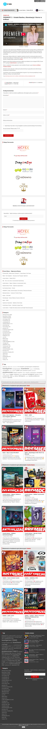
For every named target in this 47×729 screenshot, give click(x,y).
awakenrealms (15, 366)
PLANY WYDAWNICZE (7, 341)
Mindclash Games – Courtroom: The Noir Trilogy (12, 293)
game (21, 370)
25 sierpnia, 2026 (32, 642)
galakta (18, 370)
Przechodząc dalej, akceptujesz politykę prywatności (24, 220)
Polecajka (4, 343)
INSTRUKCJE (5, 334)
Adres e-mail (6, 115)
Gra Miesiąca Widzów (7, 329)
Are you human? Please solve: (10, 128)
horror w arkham (15, 76)
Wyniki (4, 358)
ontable (11, 21)
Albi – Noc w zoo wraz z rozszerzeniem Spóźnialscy (29, 10)
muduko (4, 374)
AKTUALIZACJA (6, 314)
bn (18, 366)
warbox (27, 376)
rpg (13, 376)
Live (3, 337)
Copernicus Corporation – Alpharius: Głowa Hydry (12, 302)
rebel (34, 76)
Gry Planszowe (6, 332)
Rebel (21, 59)
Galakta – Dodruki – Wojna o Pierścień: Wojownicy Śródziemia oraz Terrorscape (34, 617)
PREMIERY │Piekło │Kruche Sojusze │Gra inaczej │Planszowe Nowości (17, 290)
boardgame (21, 366)
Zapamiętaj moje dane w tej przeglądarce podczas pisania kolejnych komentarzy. (23, 125)
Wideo (4, 355)
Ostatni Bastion (13, 62)
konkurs (24, 372)
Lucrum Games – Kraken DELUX (9, 278)
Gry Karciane (5, 331)
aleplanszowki (10, 366)
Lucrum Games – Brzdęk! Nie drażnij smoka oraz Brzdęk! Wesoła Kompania (18, 307)
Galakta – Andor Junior (8, 615)
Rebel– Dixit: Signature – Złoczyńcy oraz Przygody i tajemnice (15, 275)
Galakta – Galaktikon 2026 (31, 578)
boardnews (25, 369)
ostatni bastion (21, 76)
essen (11, 76)
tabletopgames (21, 376)
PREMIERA (5, 344)
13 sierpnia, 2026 (6, 617)
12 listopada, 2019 (6, 21)
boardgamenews (35, 366)
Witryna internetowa (7, 120)
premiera (37, 374)
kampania (15, 372)
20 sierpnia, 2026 (6, 454)
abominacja (7, 76)
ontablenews (16, 374)
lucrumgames (39, 372)
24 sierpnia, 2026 (6, 497)
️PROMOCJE (5, 347)
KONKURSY (5, 335)
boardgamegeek (28, 366)
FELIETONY (5, 325)
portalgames (31, 374)
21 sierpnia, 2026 (28, 416)
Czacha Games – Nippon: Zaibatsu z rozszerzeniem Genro (14, 283)
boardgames (7, 369)
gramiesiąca (34, 370)
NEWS (4, 338)
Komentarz (6, 95)
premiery (26, 76)
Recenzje (4, 350)
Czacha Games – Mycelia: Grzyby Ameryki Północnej (33, 534)
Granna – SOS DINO (6, 295)
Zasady (4, 359)
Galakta (29, 548)
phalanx (21, 374)
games (29, 370)
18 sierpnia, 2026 (28, 497)
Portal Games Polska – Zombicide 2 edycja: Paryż (13, 305)
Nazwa (5, 109)
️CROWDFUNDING (6, 323)
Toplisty (4, 353)
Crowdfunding (5, 320)
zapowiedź (9, 377)
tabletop (16, 376)
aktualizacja (5, 366)
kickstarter (20, 372)
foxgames (14, 370)
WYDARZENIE (5, 356)
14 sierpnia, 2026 (28, 536)
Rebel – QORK (5, 300)
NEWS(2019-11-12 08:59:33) (36, 82)
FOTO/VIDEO (5, 326)
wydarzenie (5, 377)
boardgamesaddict (16, 368)
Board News (5, 316)
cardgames (10, 645)
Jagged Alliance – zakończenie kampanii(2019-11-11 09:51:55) (11, 83)
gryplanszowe (8, 372)
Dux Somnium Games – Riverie (9, 288)
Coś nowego (5, 319)
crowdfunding (5, 322)
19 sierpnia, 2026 (28, 455)
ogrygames (7, 374)
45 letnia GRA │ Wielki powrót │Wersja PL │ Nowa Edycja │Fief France (17, 273)
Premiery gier (6, 15)
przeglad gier (30, 76)
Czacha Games (31, 465)
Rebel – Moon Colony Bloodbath (11, 452)
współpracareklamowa (34, 376)
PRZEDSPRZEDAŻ (6, 349)
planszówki (25, 374)
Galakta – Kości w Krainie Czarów (11, 578)
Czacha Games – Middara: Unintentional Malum (9, 534)
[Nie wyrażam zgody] (45, 726)
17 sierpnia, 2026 (6, 536)
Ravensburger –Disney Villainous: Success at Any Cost (14, 297)
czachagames (6, 370)
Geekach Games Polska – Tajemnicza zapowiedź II (13, 285)
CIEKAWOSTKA (6, 317)
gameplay (4, 328)
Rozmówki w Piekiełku (7, 352)
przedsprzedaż (6, 376)
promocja (40, 374)
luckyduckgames (33, 372)
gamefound (25, 370)
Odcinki (4, 340)
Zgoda (23, 727)
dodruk (11, 370)
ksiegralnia (28, 372)
